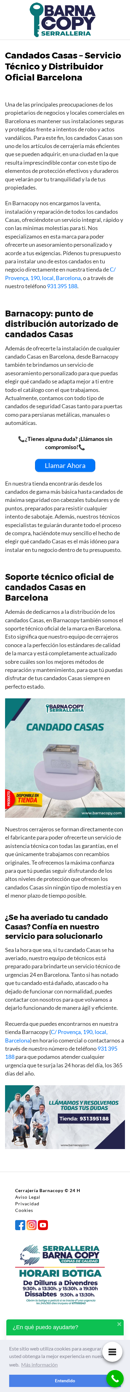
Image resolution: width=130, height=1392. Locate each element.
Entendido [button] (65, 1380)
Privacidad (27, 1203)
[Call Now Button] (115, 1378)
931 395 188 (62, 286)
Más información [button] (39, 1364)
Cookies (24, 1210)
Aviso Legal (27, 1197)
